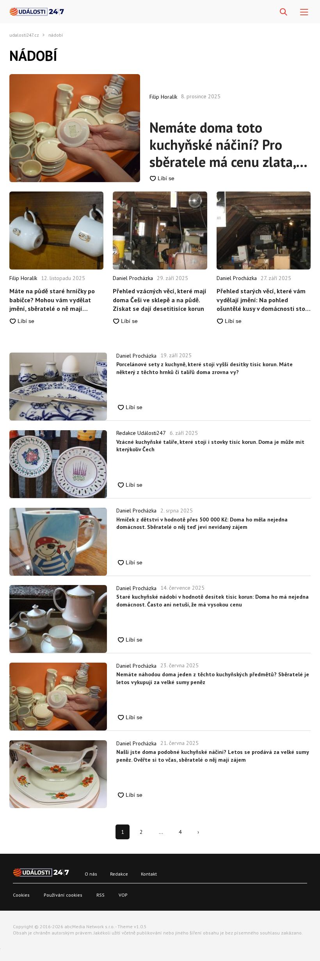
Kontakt (149, 874)
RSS (100, 895)
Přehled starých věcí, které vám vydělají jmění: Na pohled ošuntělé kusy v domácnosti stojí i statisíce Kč (263, 300)
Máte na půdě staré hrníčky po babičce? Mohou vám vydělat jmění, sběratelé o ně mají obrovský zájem (52, 300)
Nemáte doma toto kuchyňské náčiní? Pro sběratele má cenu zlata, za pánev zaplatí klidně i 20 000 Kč (222, 144)
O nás (91, 874)
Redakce (119, 874)
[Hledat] (283, 12)
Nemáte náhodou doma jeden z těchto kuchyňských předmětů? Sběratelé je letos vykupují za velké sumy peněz (212, 678)
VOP (123, 895)
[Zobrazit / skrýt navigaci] (304, 12)
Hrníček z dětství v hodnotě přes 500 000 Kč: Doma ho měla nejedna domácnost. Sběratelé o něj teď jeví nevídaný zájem (202, 523)
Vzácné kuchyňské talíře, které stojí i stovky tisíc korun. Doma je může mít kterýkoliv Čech (210, 445)
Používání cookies (63, 895)
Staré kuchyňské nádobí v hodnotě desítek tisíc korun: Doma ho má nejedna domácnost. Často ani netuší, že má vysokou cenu (212, 600)
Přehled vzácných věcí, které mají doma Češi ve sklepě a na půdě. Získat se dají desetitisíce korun (159, 299)
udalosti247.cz (24, 35)
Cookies (21, 895)
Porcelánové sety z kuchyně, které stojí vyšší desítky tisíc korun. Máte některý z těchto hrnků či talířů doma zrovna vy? (204, 368)
